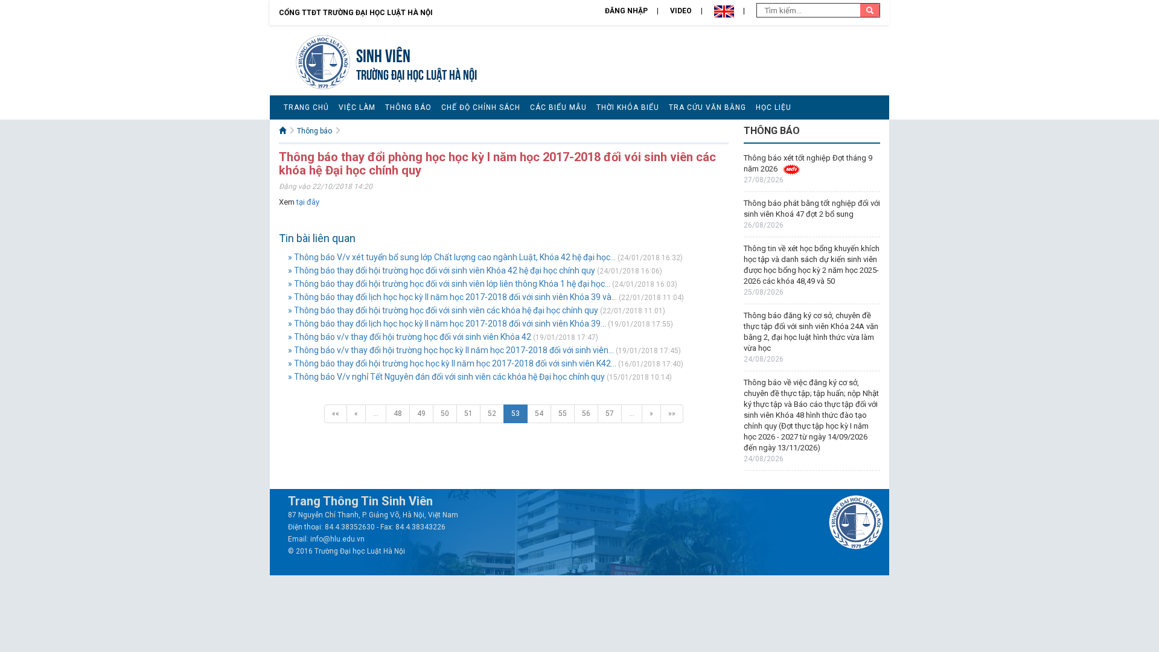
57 (609, 413)
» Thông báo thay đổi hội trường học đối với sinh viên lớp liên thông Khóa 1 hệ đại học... (449, 284)
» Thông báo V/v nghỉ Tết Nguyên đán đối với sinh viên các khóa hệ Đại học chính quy (446, 377)
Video (681, 11)
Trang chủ (306, 107)
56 (586, 413)
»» (671, 413)
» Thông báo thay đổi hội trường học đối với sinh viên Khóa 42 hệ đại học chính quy (441, 270)
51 (468, 413)
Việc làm (357, 107)
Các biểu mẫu (558, 107)
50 (445, 413)
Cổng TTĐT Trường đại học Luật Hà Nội (356, 12)
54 (539, 413)
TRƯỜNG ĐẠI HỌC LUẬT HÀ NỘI (416, 73)
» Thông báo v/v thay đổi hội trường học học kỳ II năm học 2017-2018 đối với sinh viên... (451, 350)
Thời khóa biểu (627, 107)
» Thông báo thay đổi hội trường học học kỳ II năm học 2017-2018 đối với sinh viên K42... (452, 363)
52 (492, 413)
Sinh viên (383, 54)
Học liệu (773, 107)
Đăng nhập (626, 11)
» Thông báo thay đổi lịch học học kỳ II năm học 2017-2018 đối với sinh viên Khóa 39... (447, 323)
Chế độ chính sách (480, 107)
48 (398, 413)
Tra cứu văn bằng (707, 107)
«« (335, 413)
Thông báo (408, 107)
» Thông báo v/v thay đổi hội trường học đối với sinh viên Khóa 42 (409, 337)
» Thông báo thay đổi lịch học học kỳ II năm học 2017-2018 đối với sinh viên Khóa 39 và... (452, 297)
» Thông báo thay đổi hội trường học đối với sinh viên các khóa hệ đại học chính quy (443, 310)
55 (562, 413)
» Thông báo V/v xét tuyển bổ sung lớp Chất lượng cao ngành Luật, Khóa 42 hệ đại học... (452, 257)
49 (421, 413)
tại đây (307, 201)
